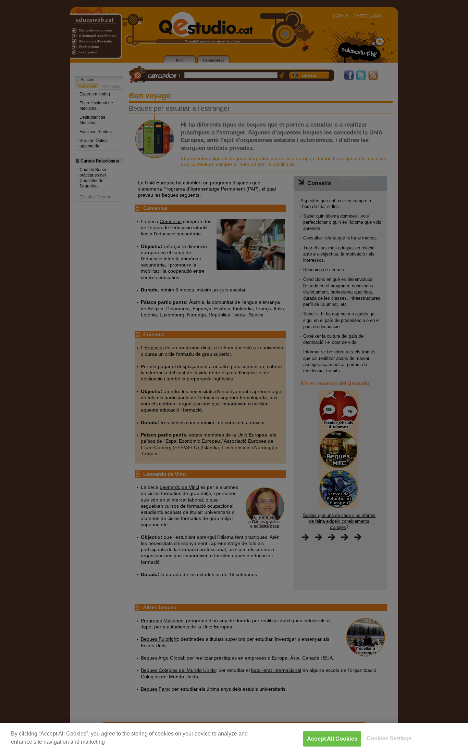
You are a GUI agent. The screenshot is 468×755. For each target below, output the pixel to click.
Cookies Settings (389, 738)
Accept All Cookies (332, 739)
